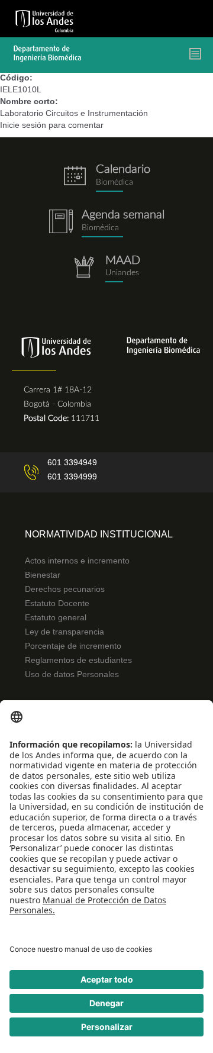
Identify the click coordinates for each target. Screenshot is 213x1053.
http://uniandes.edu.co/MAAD (106, 269)
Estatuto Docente (57, 603)
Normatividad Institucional (99, 534)
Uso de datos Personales (72, 674)
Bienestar (42, 575)
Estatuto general (55, 617)
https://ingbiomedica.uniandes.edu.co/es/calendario (106, 178)
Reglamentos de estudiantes (78, 660)
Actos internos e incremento (77, 560)
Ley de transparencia (64, 631)
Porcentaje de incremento (73, 646)
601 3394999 (72, 476)
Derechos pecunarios (65, 589)
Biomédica (100, 228)
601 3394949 (72, 462)
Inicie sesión (23, 125)
